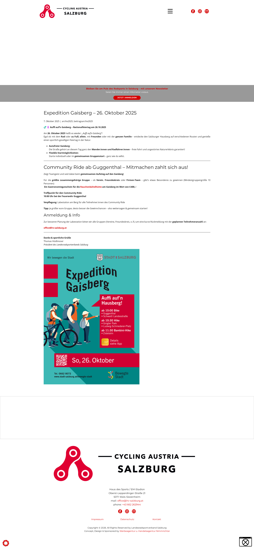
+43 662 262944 (131, 504)
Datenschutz (127, 519)
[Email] (207, 11)
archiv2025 (67, 121)
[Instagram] (200, 11)
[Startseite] (67, 11)
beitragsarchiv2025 (83, 121)
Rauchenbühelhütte (91, 186)
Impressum (97, 519)
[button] (6, 543)
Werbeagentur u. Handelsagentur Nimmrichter (145, 531)
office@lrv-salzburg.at (55, 227)
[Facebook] (193, 11)
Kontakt (157, 519)
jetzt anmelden (127, 97)
